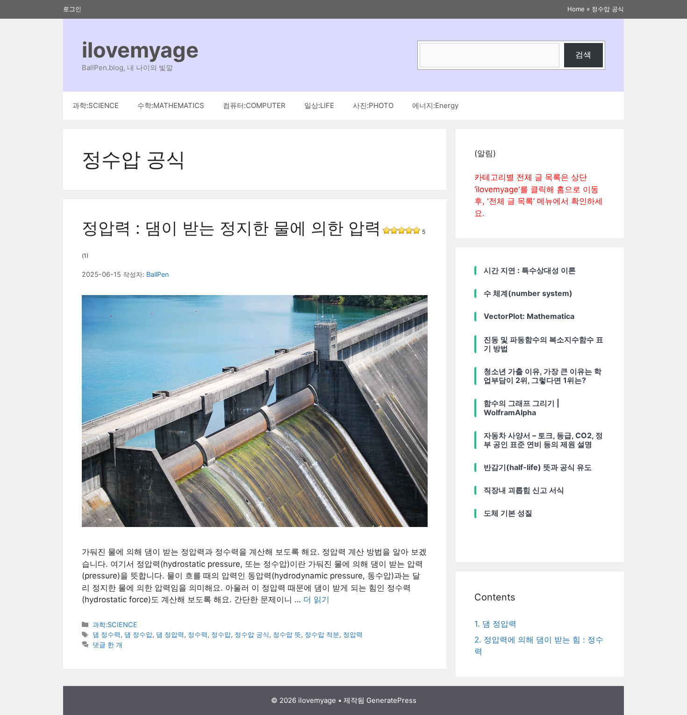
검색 (583, 54)
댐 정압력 (170, 634)
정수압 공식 (252, 634)
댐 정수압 (138, 634)
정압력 (353, 634)
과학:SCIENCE (95, 105)
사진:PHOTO (373, 105)
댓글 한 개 (107, 645)
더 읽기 (316, 599)
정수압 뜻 (287, 634)
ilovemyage (140, 50)
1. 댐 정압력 (495, 623)
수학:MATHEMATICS (170, 105)
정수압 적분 (322, 634)
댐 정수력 (107, 634)
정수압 (221, 634)
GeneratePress (391, 700)
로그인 (72, 9)
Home (576, 9)
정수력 (198, 634)
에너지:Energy (435, 105)
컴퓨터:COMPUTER (254, 105)
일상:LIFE (319, 105)
